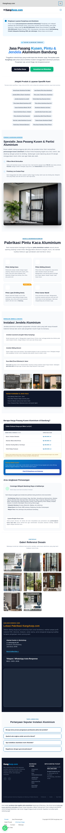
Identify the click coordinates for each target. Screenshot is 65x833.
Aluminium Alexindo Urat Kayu (42, 107)
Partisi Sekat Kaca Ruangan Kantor (41, 99)
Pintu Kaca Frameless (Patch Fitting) (42, 124)
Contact (12, 825)
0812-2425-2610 (52, 768)
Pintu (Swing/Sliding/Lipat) (36, 774)
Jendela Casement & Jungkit (22, 99)
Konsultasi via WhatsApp (42, 69)
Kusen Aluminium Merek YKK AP (23, 107)
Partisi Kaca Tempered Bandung (21, 124)
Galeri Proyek (8, 822)
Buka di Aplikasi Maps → (12, 651)
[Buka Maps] (9, 778)
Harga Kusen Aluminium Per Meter (21, 90)
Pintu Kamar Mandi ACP (34, 786)
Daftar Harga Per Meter (35, 782)
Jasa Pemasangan (17, 819)
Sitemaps (21, 825)
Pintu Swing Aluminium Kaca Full (43, 103)
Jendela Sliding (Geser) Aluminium (21, 94)
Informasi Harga (20, 822)
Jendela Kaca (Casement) (34, 778)
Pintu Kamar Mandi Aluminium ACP (22, 103)
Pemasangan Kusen (34, 770)
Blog (5, 825)
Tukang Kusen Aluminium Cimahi (43, 120)
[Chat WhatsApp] (5, 778)
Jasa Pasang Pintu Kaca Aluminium (43, 90)
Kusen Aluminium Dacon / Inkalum (22, 111)
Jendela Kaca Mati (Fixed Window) (42, 116)
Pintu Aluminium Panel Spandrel (22, 116)
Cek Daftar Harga (20, 69)
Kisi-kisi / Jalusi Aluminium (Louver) (22, 120)
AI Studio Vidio (8, 827)
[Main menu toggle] (60, 3)
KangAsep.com (9, 3)
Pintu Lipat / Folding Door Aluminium (43, 94)
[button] (4, 828)
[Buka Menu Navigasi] (61, 10)
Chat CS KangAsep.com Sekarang (33, 471)
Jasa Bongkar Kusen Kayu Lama (43, 111)
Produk (6, 819)
